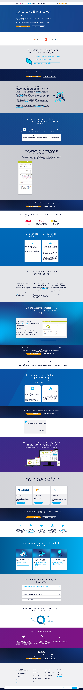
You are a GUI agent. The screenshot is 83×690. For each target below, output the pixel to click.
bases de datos (27, 101)
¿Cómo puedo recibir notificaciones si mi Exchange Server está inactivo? (35, 586)
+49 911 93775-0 (59, 674)
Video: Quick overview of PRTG (22, 562)
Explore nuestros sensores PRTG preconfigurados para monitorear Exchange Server (47, 62)
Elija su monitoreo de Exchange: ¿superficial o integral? (42, 63)
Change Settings (67, 687)
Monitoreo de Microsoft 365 (57, 131)
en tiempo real (44, 156)
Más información (20, 502)
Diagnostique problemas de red (28, 155)
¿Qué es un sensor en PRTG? (28, 599)
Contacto (58, 0)
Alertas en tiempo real (32, 131)
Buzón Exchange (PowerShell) (24, 323)
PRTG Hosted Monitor (30, 532)
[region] (41, 687)
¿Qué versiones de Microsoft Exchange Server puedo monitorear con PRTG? (36, 591)
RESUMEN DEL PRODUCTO (38, 26)
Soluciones (29, 3)
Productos (24, 3)
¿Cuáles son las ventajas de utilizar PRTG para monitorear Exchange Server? (36, 597)
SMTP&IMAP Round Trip (22, 293)
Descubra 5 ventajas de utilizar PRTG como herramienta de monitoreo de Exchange (47, 56)
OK (74, 687)
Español (66, 0)
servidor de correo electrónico (39, 106)
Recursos (38, 3)
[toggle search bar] (67, 3)
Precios (33, 3)
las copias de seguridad (19, 107)
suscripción (63, 530)
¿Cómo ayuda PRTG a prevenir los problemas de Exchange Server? (34, 594)
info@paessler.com (60, 672)
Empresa (54, 0)
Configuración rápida (24, 131)
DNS (46, 288)
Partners (43, 3)
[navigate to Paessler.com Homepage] (18, 3)
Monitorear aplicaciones (56, 564)
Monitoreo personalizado (48, 131)
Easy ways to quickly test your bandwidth (23, 563)
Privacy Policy (35, 687)
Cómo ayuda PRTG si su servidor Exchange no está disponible (43, 59)
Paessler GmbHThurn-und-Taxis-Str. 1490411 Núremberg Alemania (61, 670)
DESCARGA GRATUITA (23, 26)
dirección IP (43, 288)
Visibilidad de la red (40, 131)
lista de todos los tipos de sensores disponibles (48, 340)
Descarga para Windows (30, 530)
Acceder (61, 0)
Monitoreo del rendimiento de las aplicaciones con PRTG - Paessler (58, 563)
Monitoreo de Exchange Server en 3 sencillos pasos (42, 60)
